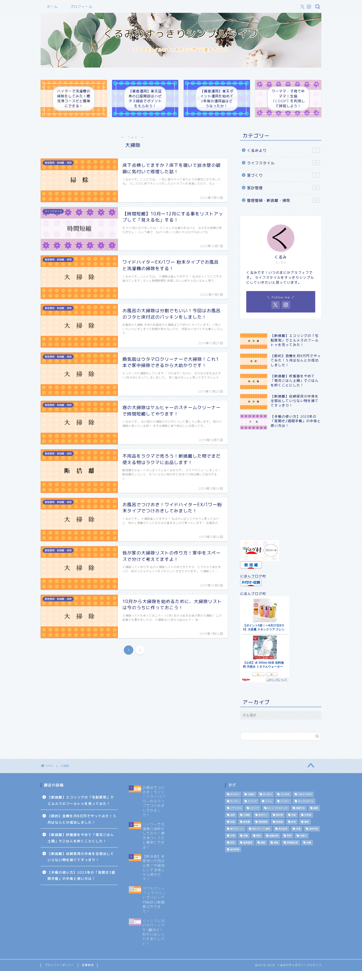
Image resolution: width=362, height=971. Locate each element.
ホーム (52, 6)
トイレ (268, 801)
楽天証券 (283, 828)
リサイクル (235, 808)
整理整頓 (263, 821)
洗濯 (298, 828)
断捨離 (279, 821)
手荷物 (307, 815)
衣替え (303, 835)
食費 (309, 842)
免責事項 (88, 965)
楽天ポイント (237, 828)
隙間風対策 (292, 842)
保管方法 (300, 808)
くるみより (282, 150)
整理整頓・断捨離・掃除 (282, 200)
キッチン (234, 801)
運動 (276, 842)
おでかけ (234, 794)
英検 (289, 835)
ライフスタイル (282, 163)
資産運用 (247, 842)
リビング (254, 808)
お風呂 (251, 794)
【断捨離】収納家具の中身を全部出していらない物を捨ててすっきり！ (81, 856)
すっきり (267, 794)
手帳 (293, 815)
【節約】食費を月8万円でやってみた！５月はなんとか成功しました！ (82, 819)
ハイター (284, 801)
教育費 (246, 821)
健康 (315, 808)
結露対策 (273, 835)
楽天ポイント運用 (261, 828)
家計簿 (279, 815)
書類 (306, 821)
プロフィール (81, 6)
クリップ (252, 801)
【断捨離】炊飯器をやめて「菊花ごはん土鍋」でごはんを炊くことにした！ (81, 837)
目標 (245, 835)
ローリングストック (277, 808)
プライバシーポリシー (59, 965)
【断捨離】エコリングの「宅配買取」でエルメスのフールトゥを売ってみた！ (81, 800)
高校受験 (234, 849)
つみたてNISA (305, 794)
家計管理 (282, 188)
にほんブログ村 (253, 576)
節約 (258, 835)
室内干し (263, 815)
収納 (232, 815)
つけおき (284, 794)
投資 (232, 821)
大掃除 (246, 815)
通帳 (263, 842)
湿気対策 (313, 828)
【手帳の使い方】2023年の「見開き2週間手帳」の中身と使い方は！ (81, 875)
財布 (232, 842)
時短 (293, 821)
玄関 (232, 835)
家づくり (282, 175)
